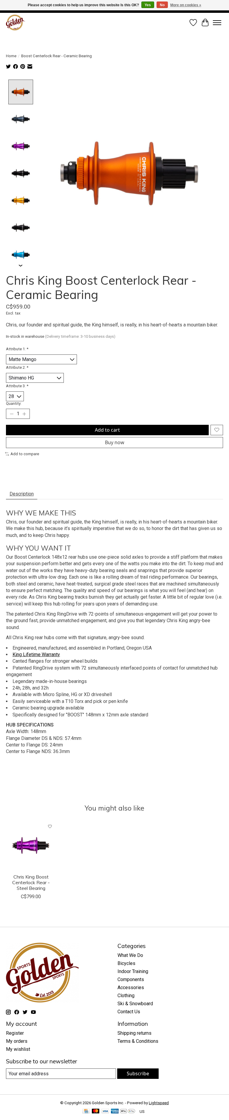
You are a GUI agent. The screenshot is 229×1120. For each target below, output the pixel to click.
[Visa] (105, 1111)
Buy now (114, 442)
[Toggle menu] (217, 23)
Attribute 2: (17, 367)
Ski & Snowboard (135, 1003)
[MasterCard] (96, 1111)
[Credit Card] (86, 1111)
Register (15, 1033)
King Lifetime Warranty (36, 654)
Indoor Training (132, 971)
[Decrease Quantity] (12, 414)
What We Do (130, 955)
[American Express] (115, 1111)
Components (130, 979)
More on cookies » (185, 5)
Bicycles (126, 963)
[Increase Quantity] (24, 414)
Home (11, 56)
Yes (148, 5)
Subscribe (138, 1073)
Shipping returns (134, 1033)
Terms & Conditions (137, 1041)
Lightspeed (159, 1103)
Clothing (125, 995)
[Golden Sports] (15, 22)
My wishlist (18, 1049)
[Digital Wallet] (127, 1111)
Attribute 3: (17, 386)
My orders (16, 1041)
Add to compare (24, 454)
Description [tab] (22, 494)
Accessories (130, 987)
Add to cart (107, 430)
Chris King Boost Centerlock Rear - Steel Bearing (31, 882)
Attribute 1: (17, 349)
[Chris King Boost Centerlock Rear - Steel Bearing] (31, 845)
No (162, 5)
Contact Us (128, 1011)
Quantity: (13, 403)
